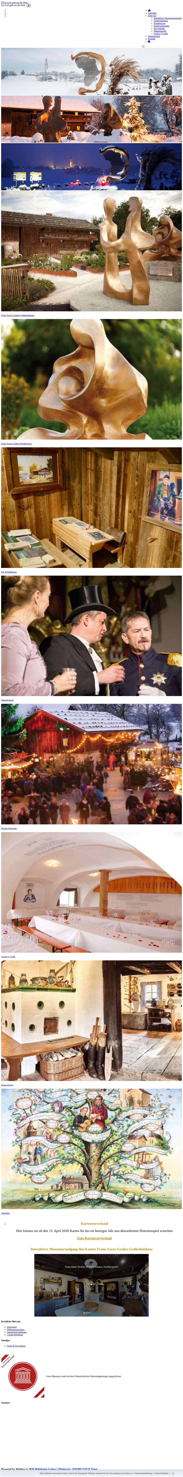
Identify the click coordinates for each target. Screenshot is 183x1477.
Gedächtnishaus (161, 21)
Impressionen (154, 36)
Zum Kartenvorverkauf (94, 1238)
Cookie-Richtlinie (161, 1473)
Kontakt (151, 39)
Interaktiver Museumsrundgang (168, 18)
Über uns (152, 15)
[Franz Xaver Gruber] (15, 2)
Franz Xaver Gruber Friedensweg (16, 443)
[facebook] (143, 46)
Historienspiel (160, 31)
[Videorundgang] (91, 1316)
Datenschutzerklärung (143, 1473)
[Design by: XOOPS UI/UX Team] (77, 1469)
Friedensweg (159, 23)
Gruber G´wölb (161, 33)
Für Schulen (159, 28)
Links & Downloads (16, 1346)
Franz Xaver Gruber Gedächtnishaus (17, 315)
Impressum (12, 1327)
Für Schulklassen (9, 572)
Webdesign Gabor (46, 1469)
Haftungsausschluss (16, 1329)
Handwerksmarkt (161, 26)
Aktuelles (152, 13)
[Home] (149, 10)
